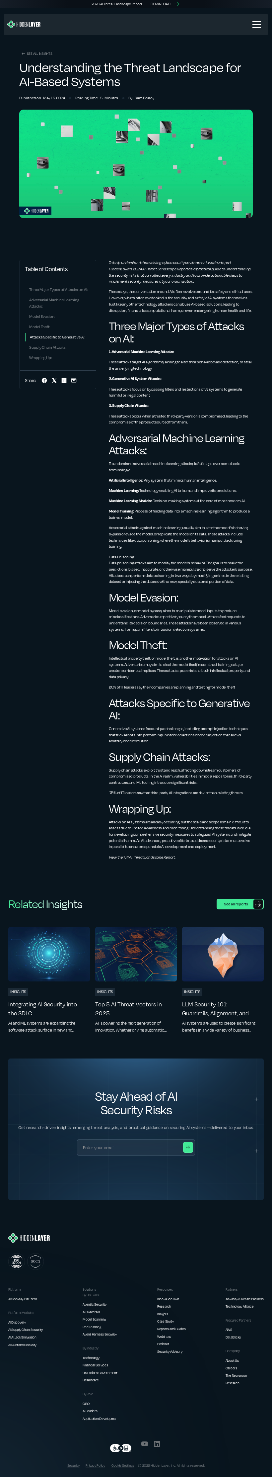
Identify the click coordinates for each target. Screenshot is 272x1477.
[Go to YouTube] (145, 1444)
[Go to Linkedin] (157, 1444)
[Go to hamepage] (23, 24)
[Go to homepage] (29, 1238)
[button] (256, 24)
